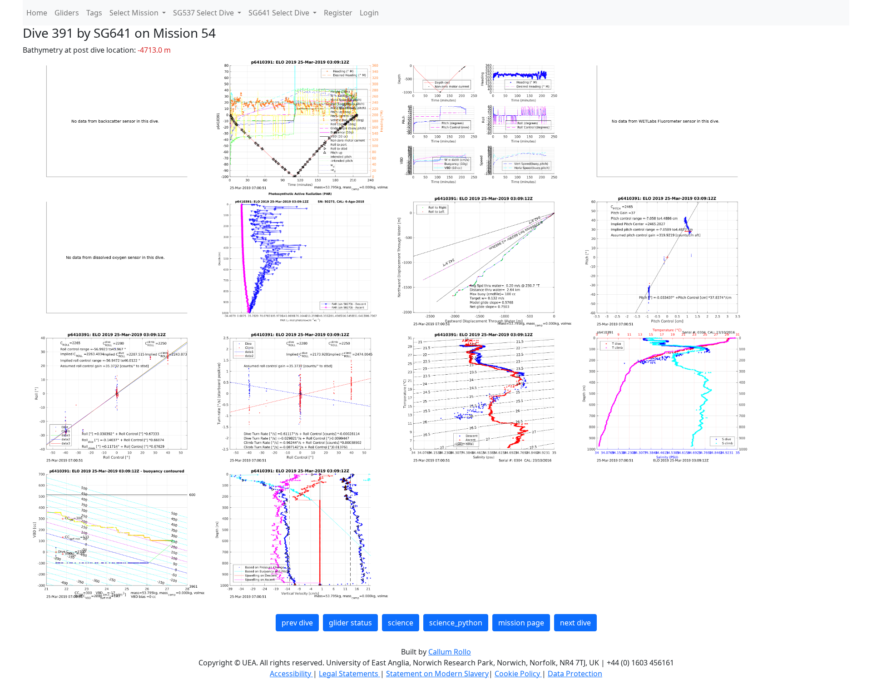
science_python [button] (455, 623)
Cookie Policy (518, 674)
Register (338, 13)
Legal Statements (349, 674)
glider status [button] (350, 623)
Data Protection (575, 674)
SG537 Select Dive (204, 13)
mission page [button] (521, 623)
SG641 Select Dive (279, 13)
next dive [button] (575, 623)
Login (369, 13)
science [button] (400, 623)
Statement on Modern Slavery (437, 674)
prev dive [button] (297, 623)
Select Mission (134, 13)
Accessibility (291, 674)
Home (36, 13)
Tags (94, 13)
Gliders (66, 13)
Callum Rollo (449, 652)
